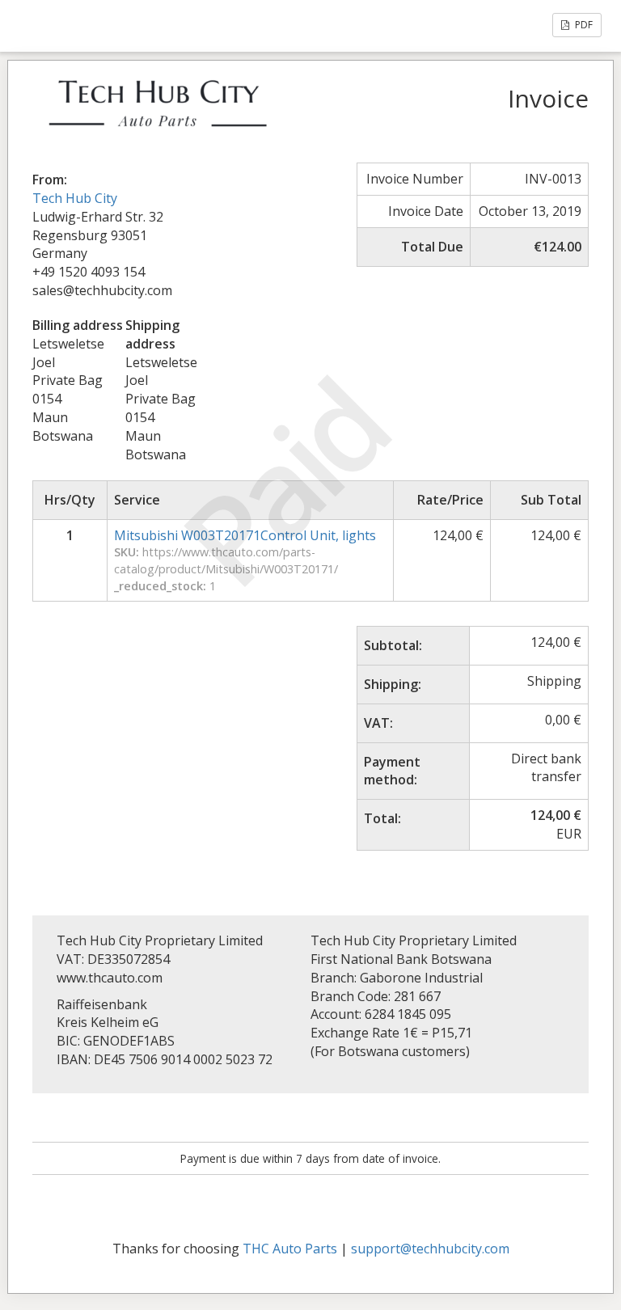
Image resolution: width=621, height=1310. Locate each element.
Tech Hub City (74, 198)
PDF (582, 25)
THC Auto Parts (290, 1248)
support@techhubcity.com (430, 1248)
